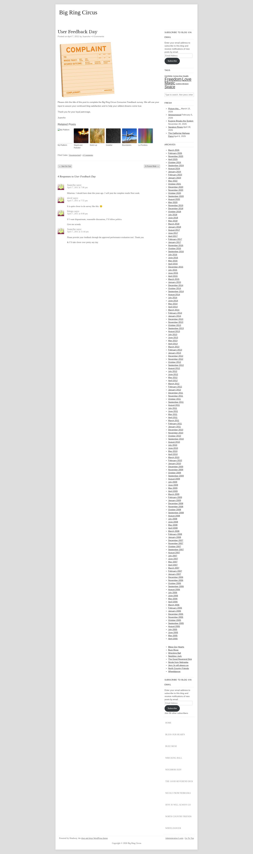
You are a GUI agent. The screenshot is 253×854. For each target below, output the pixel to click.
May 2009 (172, 488)
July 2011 (172, 408)
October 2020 (174, 193)
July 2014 (172, 297)
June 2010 (173, 448)
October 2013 (174, 325)
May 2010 (172, 451)
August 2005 (174, 626)
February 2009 (175, 497)
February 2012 (175, 387)
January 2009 (174, 500)
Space (170, 87)
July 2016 (172, 254)
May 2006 (172, 599)
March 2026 (173, 150)
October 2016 (174, 248)
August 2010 (174, 442)
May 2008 (172, 525)
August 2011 (174, 405)
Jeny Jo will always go (178, 665)
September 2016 (176, 251)
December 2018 (175, 208)
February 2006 (175, 608)
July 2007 (172, 556)
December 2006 (175, 577)
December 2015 (175, 267)
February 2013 (175, 350)
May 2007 (172, 562)
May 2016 (172, 261)
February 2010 (175, 460)
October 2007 (174, 546)
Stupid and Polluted (78, 146)
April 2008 (173, 528)
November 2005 (175, 617)
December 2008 (175, 503)
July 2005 (172, 629)
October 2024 (174, 162)
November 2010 (175, 433)
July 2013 (172, 334)
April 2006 (173, 602)
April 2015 (173, 276)
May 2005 (172, 635)
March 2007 (173, 568)
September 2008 (176, 512)
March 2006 (173, 605)
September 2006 (176, 586)
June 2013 (173, 337)
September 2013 (176, 328)
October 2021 (174, 184)
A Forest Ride (152, 166)
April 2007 (173, 565)
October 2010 (174, 436)
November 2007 (175, 543)
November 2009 (175, 469)
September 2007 (176, 549)
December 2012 (175, 356)
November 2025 (175, 156)
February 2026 (175, 153)
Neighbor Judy (175, 656)
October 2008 (174, 509)
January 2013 (174, 353)
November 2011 (175, 396)
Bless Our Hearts (176, 647)
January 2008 (174, 537)
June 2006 (173, 595)
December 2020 (175, 187)
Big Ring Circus (78, 12)
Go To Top (189, 838)
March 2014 (173, 310)
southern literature (182, 84)
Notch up (93, 145)
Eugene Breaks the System (180, 121)
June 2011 (173, 411)
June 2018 (173, 218)
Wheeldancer (174, 671)
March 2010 (173, 457)
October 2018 (174, 211)
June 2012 (173, 374)
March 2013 (173, 347)
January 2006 (174, 611)
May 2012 (172, 377)
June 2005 (173, 632)
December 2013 (175, 319)
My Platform (62, 145)
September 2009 (176, 476)
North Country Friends (178, 668)
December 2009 (175, 466)
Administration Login (174, 838)
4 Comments (98, 36)
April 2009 (173, 491)
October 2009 (174, 473)
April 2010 (173, 454)
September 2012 (176, 365)
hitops (70, 211)
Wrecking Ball (174, 653)
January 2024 (174, 171)
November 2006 (175, 580)
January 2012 (174, 390)
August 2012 (174, 368)
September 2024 (176, 165)
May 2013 (172, 340)
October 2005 (174, 620)
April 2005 (173, 638)
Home (168, 723)
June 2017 (173, 233)
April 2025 (173, 159)
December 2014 (175, 285)
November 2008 (175, 506)
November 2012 (175, 359)
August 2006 (174, 589)
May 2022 (172, 181)
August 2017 (174, 230)
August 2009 (174, 479)
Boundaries (126, 145)
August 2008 (174, 516)
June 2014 (173, 300)
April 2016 (173, 264)
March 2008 (173, 531)
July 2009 (172, 482)
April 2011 (172, 417)
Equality (186, 76)
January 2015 (174, 282)
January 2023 (174, 178)
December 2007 (175, 540)
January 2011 (174, 426)
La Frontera (142, 145)
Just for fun (65, 166)
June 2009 (173, 485)
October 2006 (174, 583)
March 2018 (173, 224)
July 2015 (172, 270)
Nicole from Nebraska (178, 662)
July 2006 (172, 592)
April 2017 (173, 236)
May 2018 (172, 221)
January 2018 (174, 227)
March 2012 (173, 383)
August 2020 (174, 199)
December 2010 (175, 430)
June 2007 (173, 559)
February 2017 (175, 239)
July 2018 (172, 214)
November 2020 (175, 190)
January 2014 (174, 316)
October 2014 (174, 288)
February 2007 (175, 571)
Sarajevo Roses (175, 127)
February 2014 (175, 313)
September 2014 (176, 291)
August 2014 (174, 294)
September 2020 (176, 196)
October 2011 (174, 399)
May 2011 (172, 414)
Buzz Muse (173, 650)
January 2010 (174, 463)
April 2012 (173, 380)
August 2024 (174, 168)
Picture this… (174, 108)
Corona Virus (177, 76)
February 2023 (175, 175)
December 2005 (175, 614)
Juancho (71, 184)
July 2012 (172, 371)
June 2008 (173, 522)
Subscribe (172, 61)
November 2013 (175, 322)
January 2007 (174, 574)
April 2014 (173, 307)
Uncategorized (75, 155)
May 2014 (172, 304)
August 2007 (174, 552)
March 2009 (173, 494)
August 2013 (174, 331)
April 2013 (173, 344)
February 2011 (175, 423)
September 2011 (176, 402)
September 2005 (176, 623)
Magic (170, 83)
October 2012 (174, 362)
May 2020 (172, 202)
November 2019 (175, 205)
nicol (69, 197)
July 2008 (172, 519)
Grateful (109, 145)
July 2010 (172, 445)
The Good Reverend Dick (180, 659)
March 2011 (173, 420)
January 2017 (174, 242)
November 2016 (175, 245)
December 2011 (175, 393)
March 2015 (173, 279)
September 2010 (176, 439)
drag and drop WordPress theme (94, 838)
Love (186, 79)
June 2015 (173, 273)
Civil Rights (168, 76)
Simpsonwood (174, 115)
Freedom (173, 79)
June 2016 (173, 257)
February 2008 (175, 534)
